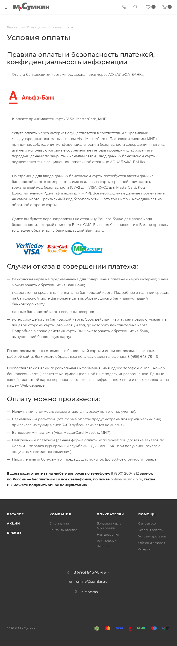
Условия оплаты (150, 530)
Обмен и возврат (151, 543)
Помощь (147, 514)
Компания (60, 514)
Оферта (144, 549)
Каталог (15, 514)
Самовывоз (147, 523)
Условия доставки (152, 536)
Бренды (15, 532)
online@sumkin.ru (126, 479)
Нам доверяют (108, 534)
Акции (13, 523)
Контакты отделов (63, 530)
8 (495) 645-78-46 (90, 572)
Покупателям (111, 514)
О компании (59, 523)
